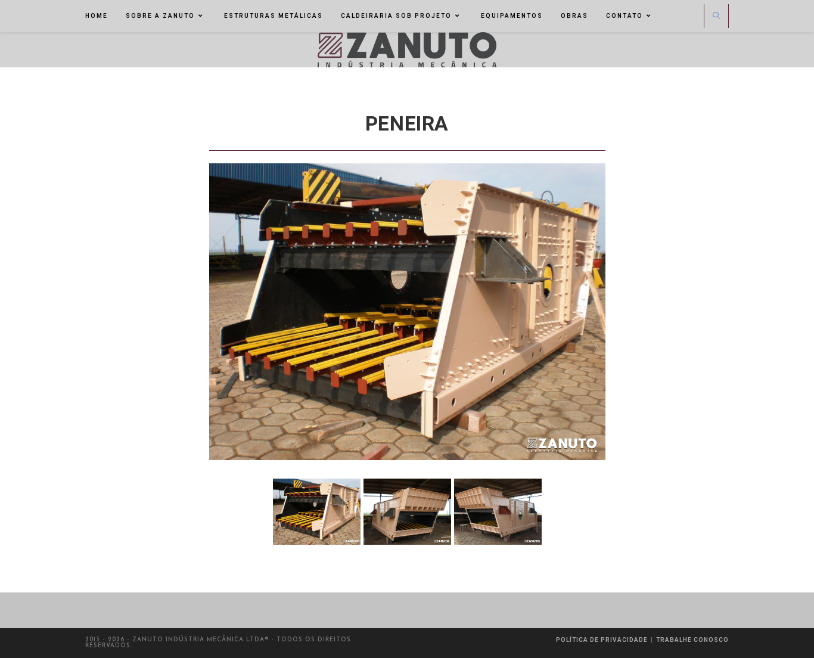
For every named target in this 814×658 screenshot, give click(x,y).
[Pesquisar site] (716, 16)
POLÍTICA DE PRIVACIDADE (602, 640)
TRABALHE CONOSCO (692, 640)
